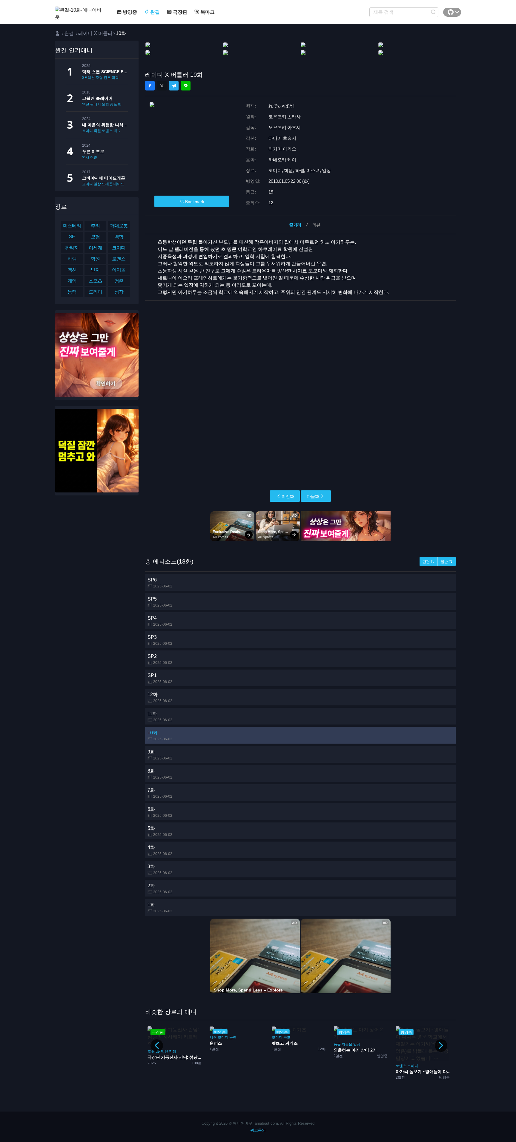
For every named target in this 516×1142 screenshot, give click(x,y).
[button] (441, 1045)
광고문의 (258, 1130)
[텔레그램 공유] (174, 85)
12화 (160, 697)
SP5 (160, 601)
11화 (160, 716)
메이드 (118, 184)
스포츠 (95, 280)
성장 (118, 291)
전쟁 (172, 1051)
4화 (160, 850)
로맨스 (107, 131)
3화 (160, 869)
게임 (71, 280)
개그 (117, 131)
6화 (160, 812)
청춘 (93, 157)
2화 (160, 888)
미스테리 (72, 225)
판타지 (95, 104)
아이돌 (118, 269)
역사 (85, 157)
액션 (91, 78)
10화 (160, 735)
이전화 (288, 496)
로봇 (151, 1051)
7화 (160, 793)
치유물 (347, 1044)
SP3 (160, 640)
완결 (154, 12)
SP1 (160, 678)
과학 (115, 78)
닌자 (95, 269)
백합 (118, 236)
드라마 (95, 291)
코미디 (87, 131)
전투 (107, 78)
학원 (97, 131)
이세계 (95, 247)
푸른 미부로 (93, 151)
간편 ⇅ (428, 562)
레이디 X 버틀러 (95, 33)
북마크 (207, 12)
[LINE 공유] (186, 85)
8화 (160, 773)
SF (84, 78)
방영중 (129, 12)
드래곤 (107, 184)
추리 (95, 225)
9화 (160, 754)
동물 (337, 1044)
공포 (113, 104)
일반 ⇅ (446, 562)
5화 (160, 831)
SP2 (160, 659)
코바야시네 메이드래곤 (103, 178)
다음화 (313, 496)
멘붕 (121, 104)
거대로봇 (119, 225)
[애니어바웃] (79, 10)
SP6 (160, 582)
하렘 (71, 258)
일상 (97, 184)
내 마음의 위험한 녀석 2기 (105, 124)
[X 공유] (162, 85)
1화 (160, 907)
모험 (99, 78)
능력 (71, 291)
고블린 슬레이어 (97, 98)
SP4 (160, 621)
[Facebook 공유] (150, 85)
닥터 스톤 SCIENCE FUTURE (105, 71)
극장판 (179, 12)
